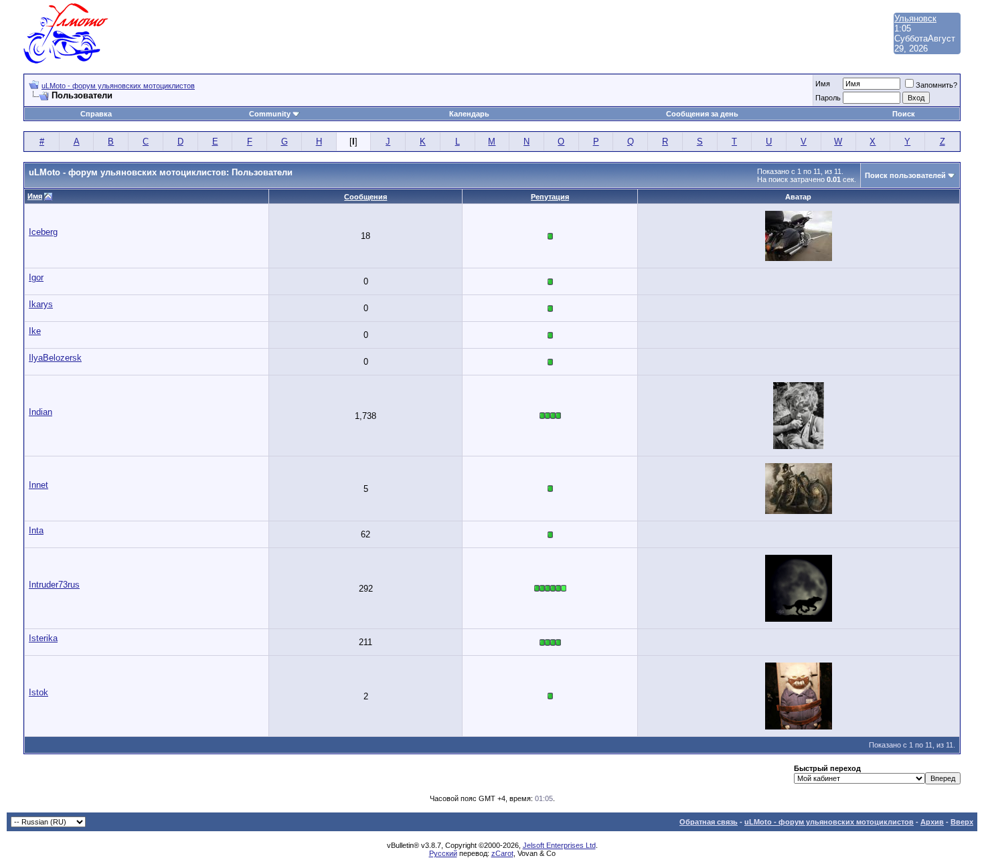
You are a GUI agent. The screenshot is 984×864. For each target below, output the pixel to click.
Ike (35, 331)
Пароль (828, 98)
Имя (822, 84)
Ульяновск (915, 18)
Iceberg (43, 232)
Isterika (43, 638)
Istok (38, 692)
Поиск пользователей (905, 175)
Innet (38, 485)
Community (270, 114)
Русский (443, 853)
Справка (96, 114)
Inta (36, 530)
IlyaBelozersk (55, 358)
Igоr (36, 277)
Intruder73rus (54, 585)
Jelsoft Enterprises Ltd (559, 845)
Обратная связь (708, 822)
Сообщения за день (702, 114)
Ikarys (41, 304)
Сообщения (365, 197)
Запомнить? (936, 85)
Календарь (469, 114)
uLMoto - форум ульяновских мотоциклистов (118, 86)
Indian (40, 412)
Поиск (903, 114)
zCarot (502, 853)
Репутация (550, 197)
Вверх (962, 822)
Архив (932, 822)
